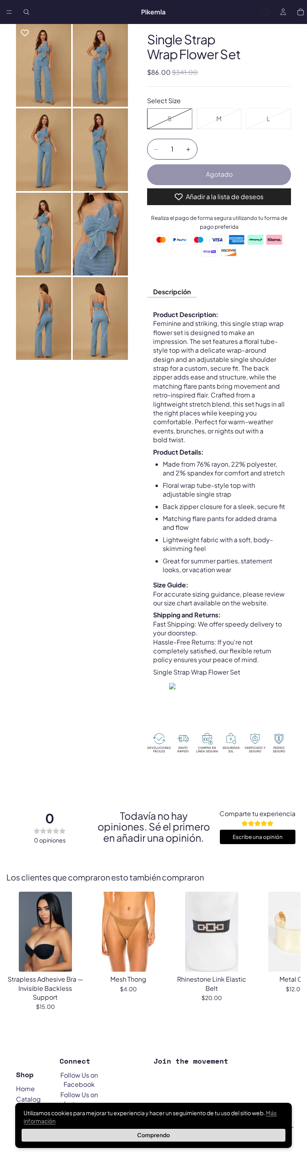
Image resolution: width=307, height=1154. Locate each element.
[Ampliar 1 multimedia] (43, 65)
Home (25, 1088)
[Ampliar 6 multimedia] (100, 234)
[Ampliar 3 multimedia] (43, 149)
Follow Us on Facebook (79, 1079)
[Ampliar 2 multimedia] (100, 65)
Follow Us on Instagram (79, 1099)
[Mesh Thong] (128, 932)
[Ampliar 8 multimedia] (100, 318)
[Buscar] (26, 12)
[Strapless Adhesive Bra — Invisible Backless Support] (45, 932)
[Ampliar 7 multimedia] (43, 318)
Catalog (28, 1099)
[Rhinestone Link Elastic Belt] (211, 932)
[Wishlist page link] (265, 12)
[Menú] (9, 12)
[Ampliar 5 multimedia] (43, 234)
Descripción (172, 292)
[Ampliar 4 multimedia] (100, 149)
